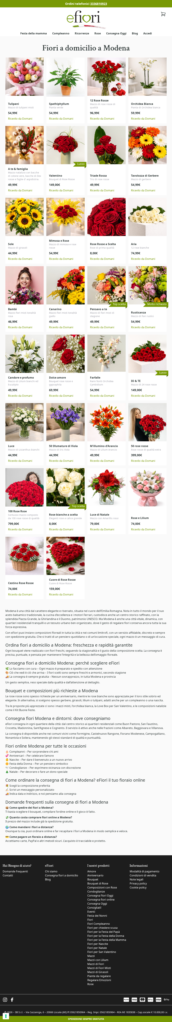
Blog (135, 33)
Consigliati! (94, 907)
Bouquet (92, 879)
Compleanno (60, 33)
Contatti (8, 875)
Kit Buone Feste (25, 710)
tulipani (97, 700)
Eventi (91, 911)
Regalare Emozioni (99, 980)
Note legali (136, 879)
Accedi (147, 33)
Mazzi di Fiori (95, 964)
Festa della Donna (20, 764)
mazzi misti (63, 706)
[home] (86, 19)
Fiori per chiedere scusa (102, 928)
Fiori (90, 920)
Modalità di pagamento (144, 871)
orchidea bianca (83, 706)
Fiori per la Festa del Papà (103, 932)
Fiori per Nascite (97, 944)
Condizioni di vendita (143, 875)
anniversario (68, 696)
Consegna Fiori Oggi (100, 895)
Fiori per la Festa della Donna (105, 936)
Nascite (14, 760)
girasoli (76, 700)
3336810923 (98, 4)
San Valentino (123, 706)
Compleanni (17, 751)
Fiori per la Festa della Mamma (106, 940)
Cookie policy (138, 887)
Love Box (103, 706)
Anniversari (16, 755)
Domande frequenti (15, 871)
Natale (13, 772)
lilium (86, 700)
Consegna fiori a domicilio (61, 875)
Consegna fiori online (101, 899)
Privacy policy (138, 883)
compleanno (137, 700)
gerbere (65, 700)
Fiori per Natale (97, 948)
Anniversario (95, 875)
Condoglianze (18, 768)
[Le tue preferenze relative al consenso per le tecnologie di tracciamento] (6, 1016)
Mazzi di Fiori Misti (99, 968)
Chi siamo (51, 871)
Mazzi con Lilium (97, 960)
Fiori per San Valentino (101, 952)
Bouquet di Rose (97, 883)
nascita (158, 700)
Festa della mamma (33, 33)
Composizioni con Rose (102, 887)
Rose (97, 33)
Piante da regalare (99, 976)
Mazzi (91, 956)
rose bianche (99, 696)
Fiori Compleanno (98, 924)
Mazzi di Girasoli (97, 972)
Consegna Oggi (116, 33)
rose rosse (15, 696)
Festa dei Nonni (97, 916)
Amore (91, 871)
